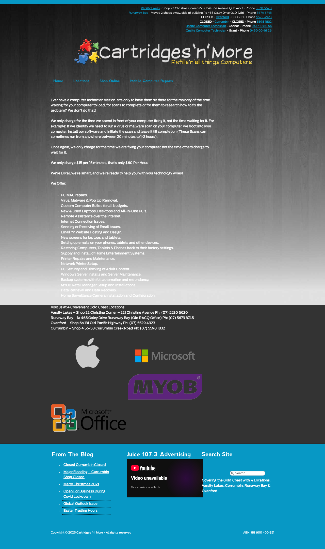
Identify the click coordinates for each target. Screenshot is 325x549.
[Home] (58, 80)
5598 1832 (264, 21)
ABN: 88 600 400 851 (258, 532)
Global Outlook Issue (80, 504)
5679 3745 (264, 12)
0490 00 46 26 (261, 30)
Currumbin (222, 21)
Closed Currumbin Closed (84, 465)
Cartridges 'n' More (89, 532)
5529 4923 (264, 17)
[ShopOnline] (109, 80)
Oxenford (222, 17)
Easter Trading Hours (80, 510)
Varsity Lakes (150, 8)
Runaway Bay (138, 12)
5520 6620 (264, 8)
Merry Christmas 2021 (81, 484)
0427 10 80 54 (262, 26)
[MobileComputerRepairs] (151, 80)
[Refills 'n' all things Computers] (153, 52)
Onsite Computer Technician (206, 26)
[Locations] (81, 80)
